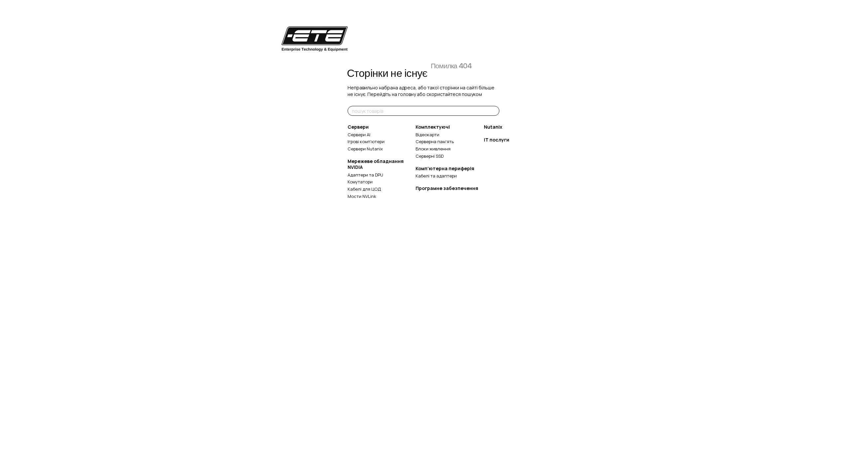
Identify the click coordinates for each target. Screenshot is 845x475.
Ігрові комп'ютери (366, 141)
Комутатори (360, 182)
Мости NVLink (362, 196)
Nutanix (493, 127)
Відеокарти (427, 135)
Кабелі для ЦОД (364, 189)
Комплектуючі (433, 127)
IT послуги (496, 140)
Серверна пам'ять (435, 141)
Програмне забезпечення (447, 188)
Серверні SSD (430, 156)
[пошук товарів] (494, 111)
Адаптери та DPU (365, 175)
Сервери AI (359, 135)
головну (407, 94)
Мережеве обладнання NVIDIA (376, 164)
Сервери (358, 127)
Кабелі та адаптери (436, 176)
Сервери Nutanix (365, 149)
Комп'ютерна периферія (445, 168)
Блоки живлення (433, 149)
